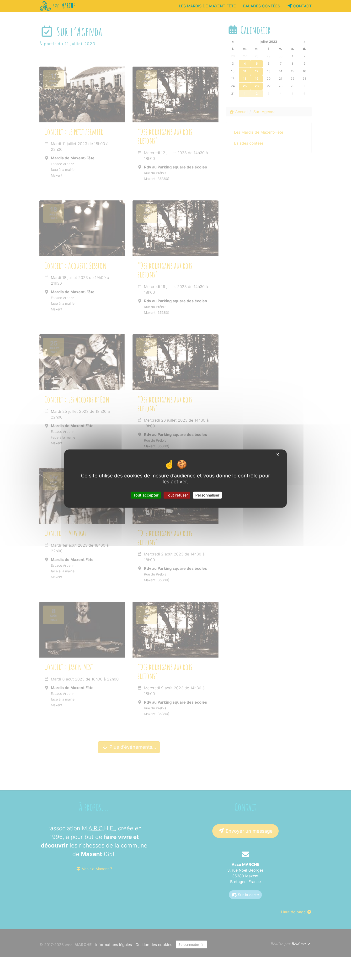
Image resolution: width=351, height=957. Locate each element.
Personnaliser (207, 495)
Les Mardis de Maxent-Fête (207, 6)
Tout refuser (177, 495)
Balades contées (261, 6)
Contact (302, 6)
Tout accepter (146, 495)
